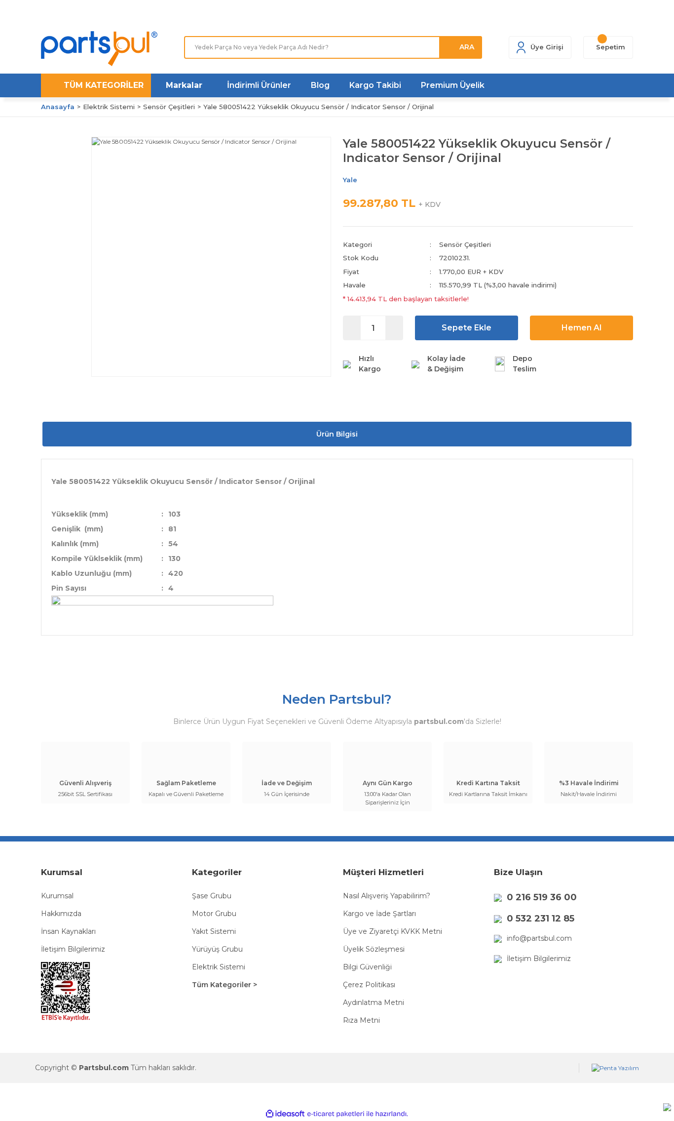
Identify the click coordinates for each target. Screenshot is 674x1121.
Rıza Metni (361, 1020)
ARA (466, 46)
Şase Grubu (211, 895)
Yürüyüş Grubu (217, 949)
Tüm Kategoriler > (224, 984)
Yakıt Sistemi (214, 931)
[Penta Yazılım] (615, 1068)
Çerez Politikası (369, 984)
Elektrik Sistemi (218, 966)
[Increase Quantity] (394, 328)
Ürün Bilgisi (337, 434)
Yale (350, 180)
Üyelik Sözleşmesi (374, 949)
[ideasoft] (285, 1114)
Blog (320, 85)
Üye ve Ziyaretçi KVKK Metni (392, 931)
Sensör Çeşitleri (465, 244)
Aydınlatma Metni (373, 1002)
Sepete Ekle (466, 327)
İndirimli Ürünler (259, 85)
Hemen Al (581, 327)
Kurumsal (57, 895)
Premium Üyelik (453, 85)
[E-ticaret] (336, 1113)
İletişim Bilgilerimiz (73, 949)
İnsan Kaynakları (68, 931)
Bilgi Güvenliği (367, 966)
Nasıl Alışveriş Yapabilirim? (386, 895)
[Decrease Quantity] (352, 328)
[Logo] (99, 48)
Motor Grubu (214, 913)
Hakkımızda (61, 913)
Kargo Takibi (375, 85)
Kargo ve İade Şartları (379, 913)
